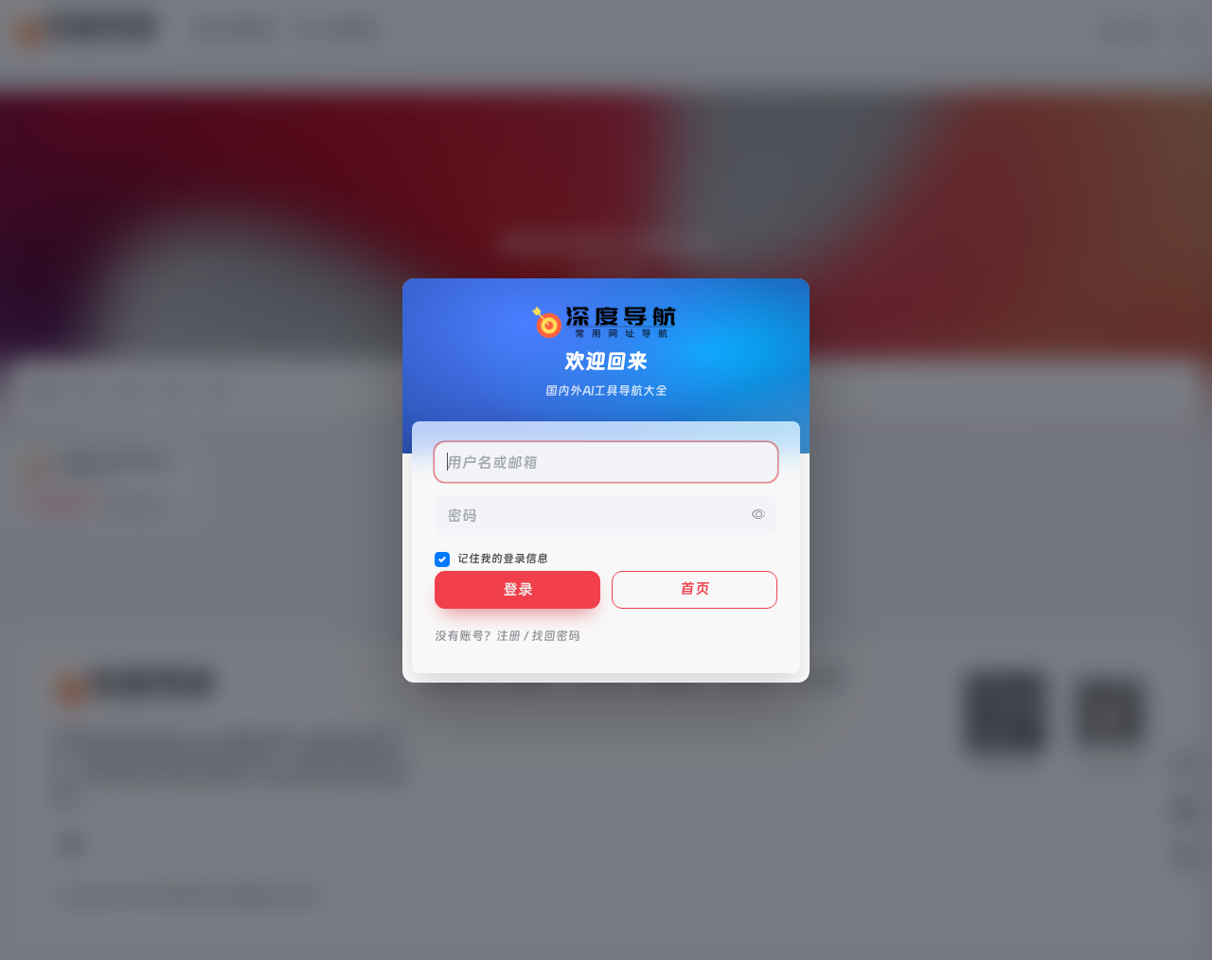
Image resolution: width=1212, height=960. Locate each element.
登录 (518, 589)
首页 (695, 588)
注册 (508, 636)
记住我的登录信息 (502, 558)
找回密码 (555, 636)
